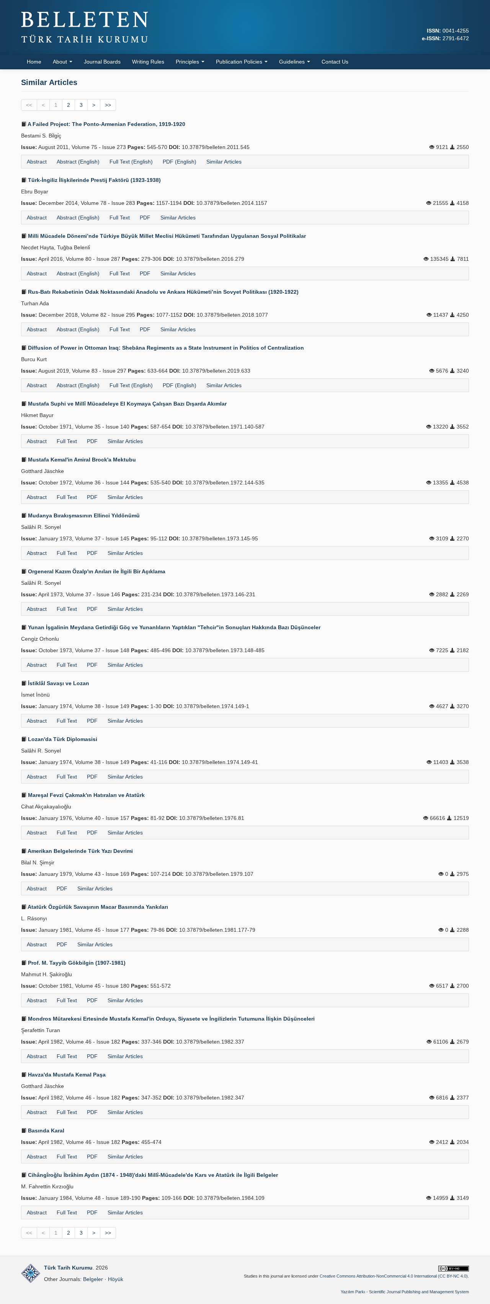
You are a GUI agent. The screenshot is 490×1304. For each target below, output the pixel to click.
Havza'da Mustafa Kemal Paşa (66, 1075)
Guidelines (292, 62)
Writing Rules (148, 62)
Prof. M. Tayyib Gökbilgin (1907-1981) (76, 963)
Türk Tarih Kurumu (68, 1268)
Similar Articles (224, 162)
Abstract (37, 162)
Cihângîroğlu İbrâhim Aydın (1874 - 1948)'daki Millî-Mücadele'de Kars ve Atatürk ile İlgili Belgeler (152, 1175)
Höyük (115, 1279)
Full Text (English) (131, 162)
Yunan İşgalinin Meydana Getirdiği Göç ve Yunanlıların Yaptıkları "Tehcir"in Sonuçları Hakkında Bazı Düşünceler (173, 627)
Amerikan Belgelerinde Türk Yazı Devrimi (79, 851)
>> (108, 105)
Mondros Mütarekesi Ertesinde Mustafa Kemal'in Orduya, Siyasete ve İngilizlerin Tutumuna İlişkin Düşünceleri (170, 1019)
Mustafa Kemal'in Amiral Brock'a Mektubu (81, 459)
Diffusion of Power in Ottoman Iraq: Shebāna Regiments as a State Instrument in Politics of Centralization (165, 348)
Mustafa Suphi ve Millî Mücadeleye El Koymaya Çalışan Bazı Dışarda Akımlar (126, 404)
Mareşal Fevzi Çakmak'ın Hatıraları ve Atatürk (85, 795)
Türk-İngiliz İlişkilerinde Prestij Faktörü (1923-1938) (93, 180)
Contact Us (335, 62)
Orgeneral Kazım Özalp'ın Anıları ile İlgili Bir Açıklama (95, 571)
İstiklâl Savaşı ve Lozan (57, 683)
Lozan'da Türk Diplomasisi (61, 739)
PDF (145, 217)
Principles (188, 62)
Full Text (119, 217)
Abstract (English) (78, 162)
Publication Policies (240, 62)
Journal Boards (102, 62)
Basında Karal (45, 1130)
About (61, 62)
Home (34, 62)
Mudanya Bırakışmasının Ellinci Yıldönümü (83, 515)
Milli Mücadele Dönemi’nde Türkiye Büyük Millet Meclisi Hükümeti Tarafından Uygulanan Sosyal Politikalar (166, 236)
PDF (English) (179, 162)
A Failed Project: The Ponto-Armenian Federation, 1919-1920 (105, 124)
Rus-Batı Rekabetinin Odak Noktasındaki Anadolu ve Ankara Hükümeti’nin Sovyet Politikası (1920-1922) (162, 292)
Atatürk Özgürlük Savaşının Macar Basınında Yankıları (97, 907)
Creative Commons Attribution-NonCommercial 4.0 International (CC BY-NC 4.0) (394, 1276)
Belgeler (93, 1279)
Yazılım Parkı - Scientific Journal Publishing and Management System (405, 1291)
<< (29, 105)
